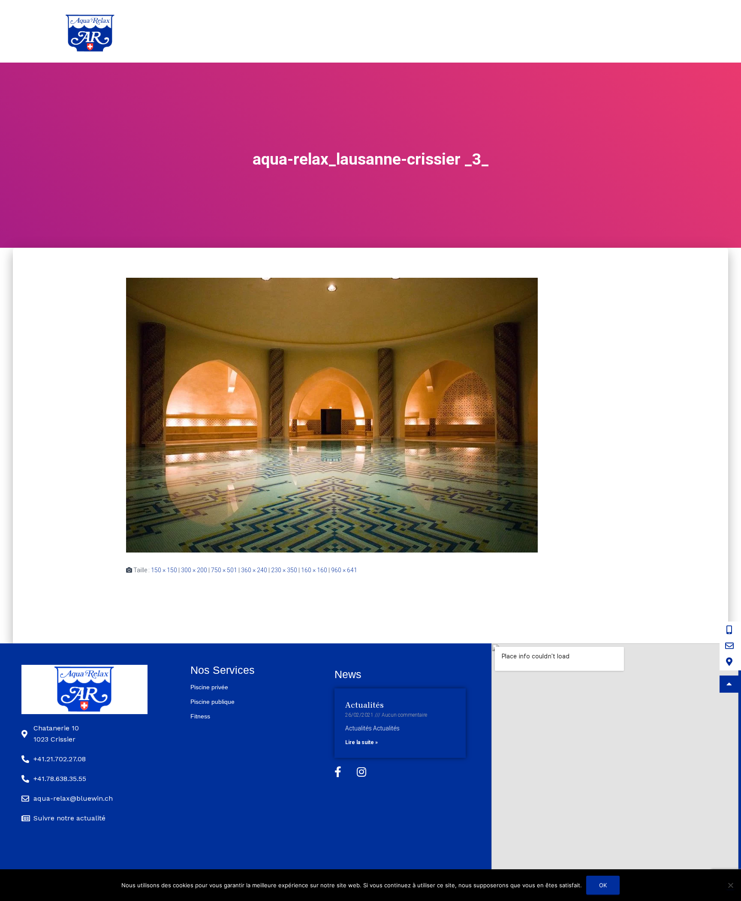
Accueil (344, 31)
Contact (677, 31)
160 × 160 (314, 570)
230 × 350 (284, 570)
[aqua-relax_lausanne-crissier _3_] (332, 414)
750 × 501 (224, 570)
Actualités (364, 705)
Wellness (550, 31)
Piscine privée (404, 31)
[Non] (730, 885)
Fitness (200, 716)
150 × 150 (164, 570)
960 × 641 (344, 570)
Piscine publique (482, 31)
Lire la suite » (361, 742)
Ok (603, 885)
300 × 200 (194, 570)
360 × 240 (254, 570)
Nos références (615, 31)
